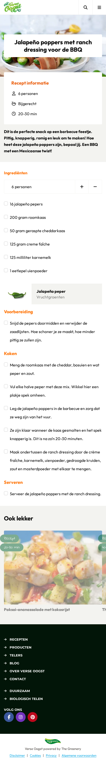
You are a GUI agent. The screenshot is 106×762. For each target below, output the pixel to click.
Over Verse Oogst (27, 671)
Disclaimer (17, 755)
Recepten (19, 639)
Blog (14, 663)
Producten (21, 647)
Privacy (51, 755)
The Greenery (71, 749)
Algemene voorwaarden (79, 755)
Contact (18, 679)
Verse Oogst (34, 749)
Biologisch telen (26, 699)
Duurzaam (20, 691)
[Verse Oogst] (12, 7)
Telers (16, 655)
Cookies (35, 755)
